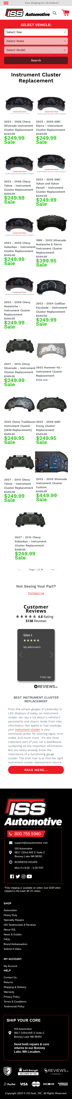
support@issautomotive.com (31, 842)
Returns (8, 982)
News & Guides (13, 934)
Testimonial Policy (14, 1006)
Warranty (9, 991)
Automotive (10, 910)
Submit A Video (12, 948)
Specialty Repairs (14, 919)
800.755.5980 (28, 833)
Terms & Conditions (15, 1001)
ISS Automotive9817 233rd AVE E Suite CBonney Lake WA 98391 (30, 852)
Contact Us (36, 593)
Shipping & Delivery (15, 987)
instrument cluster (27, 729)
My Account (10, 966)
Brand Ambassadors (15, 944)
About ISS (9, 929)
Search (36, 60)
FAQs (7, 939)
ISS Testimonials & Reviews (20, 924)
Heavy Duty (10, 915)
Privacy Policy (12, 996)
